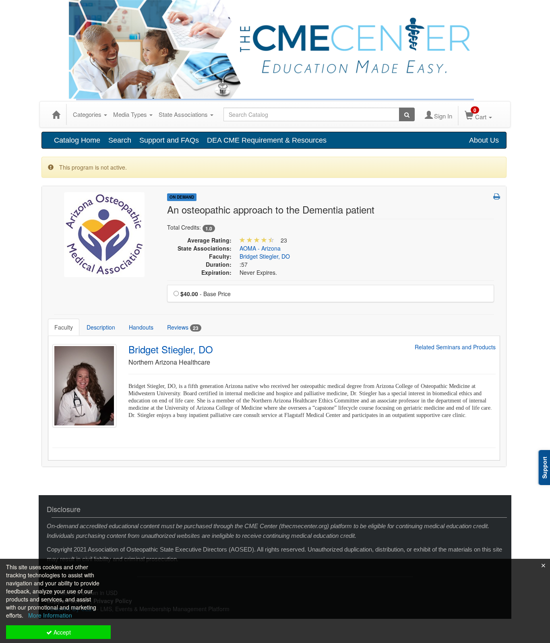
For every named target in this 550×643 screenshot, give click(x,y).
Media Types (131, 114)
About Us (484, 140)
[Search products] (407, 114)
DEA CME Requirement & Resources (267, 140)
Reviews (182, 327)
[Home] (56, 114)
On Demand (182, 197)
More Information (50, 615)
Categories (88, 114)
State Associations (184, 114)
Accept (61, 632)
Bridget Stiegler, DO (265, 256)
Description (101, 327)
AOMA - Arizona (260, 248)
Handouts (141, 327)
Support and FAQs (169, 140)
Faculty (63, 327)
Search (119, 140)
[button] (496, 196)
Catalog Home (77, 140)
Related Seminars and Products (455, 347)
